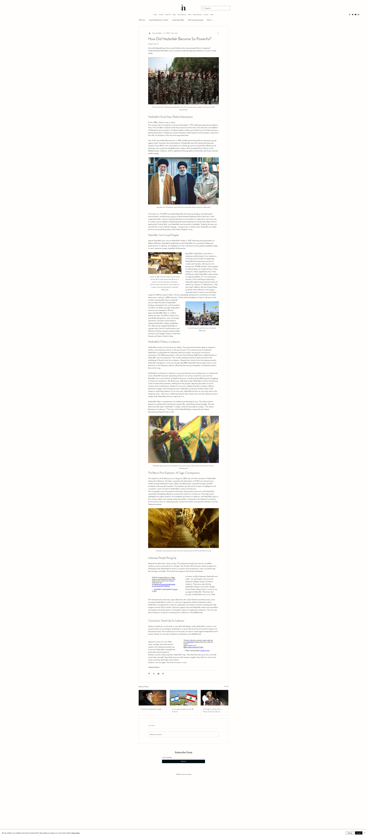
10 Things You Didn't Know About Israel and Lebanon (212, 712)
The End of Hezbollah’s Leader (151, 711)
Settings (349, 833)
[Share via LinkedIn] (158, 676)
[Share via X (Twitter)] (154, 676)
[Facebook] (350, 14)
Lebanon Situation (154, 669)
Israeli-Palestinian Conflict (158, 20)
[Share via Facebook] (149, 676)
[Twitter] (353, 14)
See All (226, 689)
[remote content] (165, 584)
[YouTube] (355, 14)
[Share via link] (163, 676)
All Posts (142, 20)
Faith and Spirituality (195, 20)
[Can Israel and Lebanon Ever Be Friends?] (183, 700)
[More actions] (218, 33)
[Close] (365, 832)
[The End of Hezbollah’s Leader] (152, 700)
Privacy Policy (75, 833)
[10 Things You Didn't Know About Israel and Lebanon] (214, 700)
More (209, 20)
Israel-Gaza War (178, 20)
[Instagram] (358, 14)
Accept (359, 833)
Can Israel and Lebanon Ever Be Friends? (183, 712)
